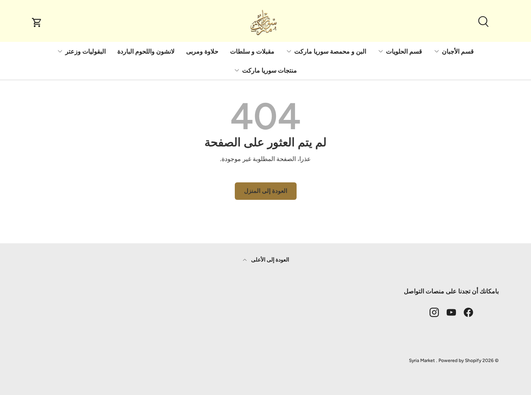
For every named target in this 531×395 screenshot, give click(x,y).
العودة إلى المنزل (265, 190)
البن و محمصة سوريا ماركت (330, 51)
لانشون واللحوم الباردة (146, 51)
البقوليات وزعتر (85, 51)
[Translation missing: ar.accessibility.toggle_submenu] (436, 51)
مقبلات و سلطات (252, 51)
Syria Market (422, 360)
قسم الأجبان (458, 51)
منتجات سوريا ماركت (269, 70)
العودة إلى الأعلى (269, 259)
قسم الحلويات (404, 51)
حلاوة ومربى (202, 51)
